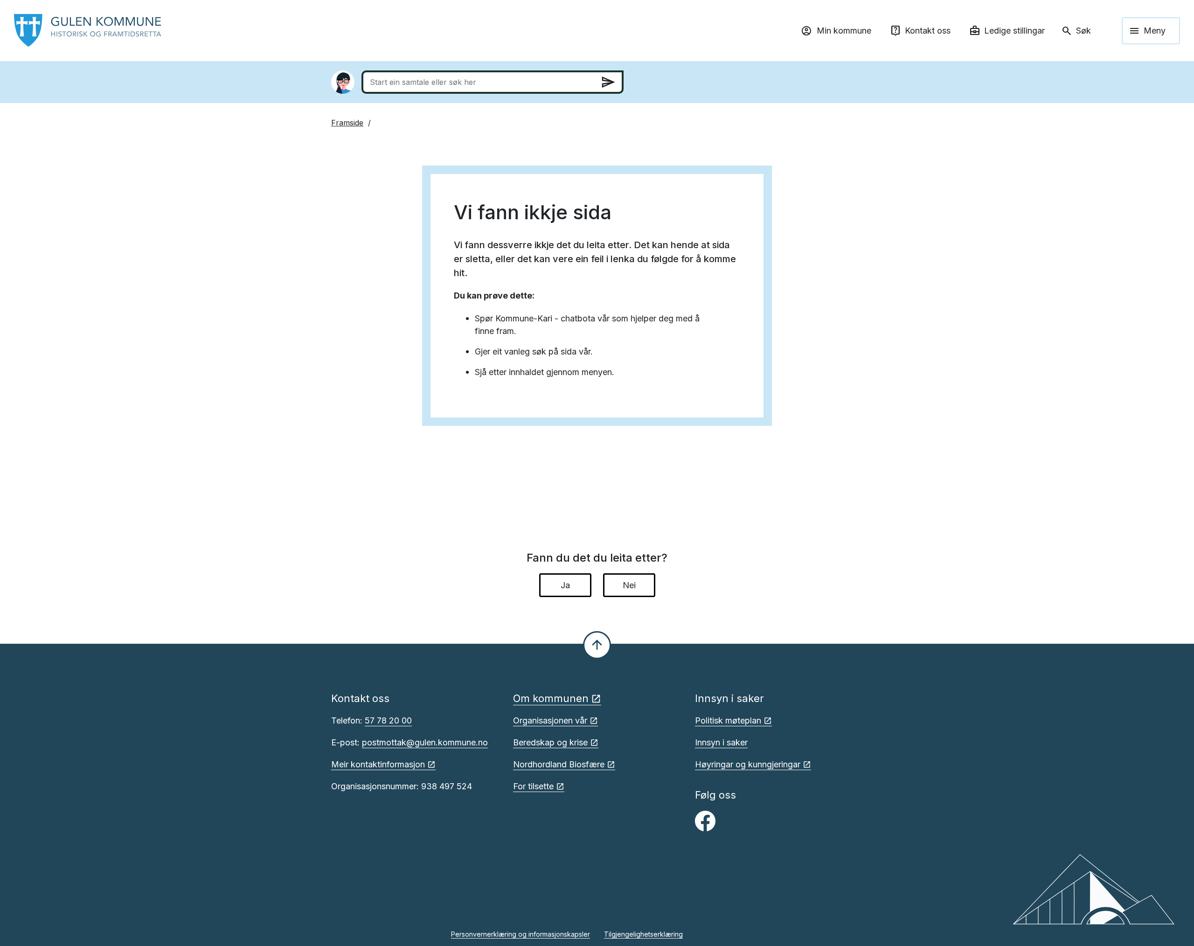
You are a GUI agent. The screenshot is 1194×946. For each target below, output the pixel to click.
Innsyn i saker (721, 742)
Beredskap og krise (550, 742)
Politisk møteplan (728, 720)
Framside (347, 122)
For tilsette (533, 786)
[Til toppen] (597, 645)
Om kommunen (551, 698)
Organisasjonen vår (550, 720)
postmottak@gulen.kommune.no (425, 742)
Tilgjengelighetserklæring (643, 934)
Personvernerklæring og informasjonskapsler (520, 934)
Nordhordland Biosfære (558, 764)
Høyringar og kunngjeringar (747, 764)
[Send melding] (608, 82)
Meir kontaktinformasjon (378, 764)
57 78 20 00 (388, 720)
